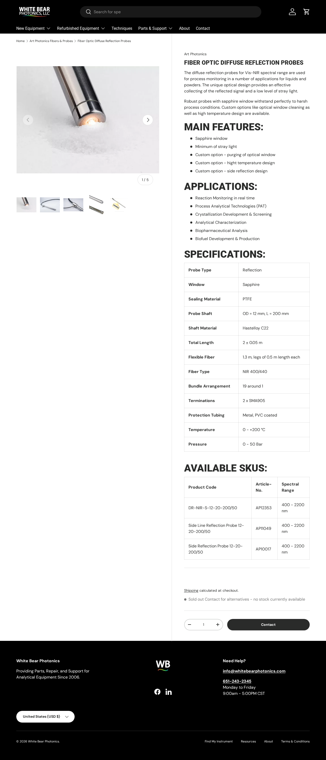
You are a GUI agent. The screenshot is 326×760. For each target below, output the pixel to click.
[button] (306, 11)
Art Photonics (195, 54)
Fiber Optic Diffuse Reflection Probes (104, 41)
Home (20, 41)
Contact (203, 28)
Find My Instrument (219, 741)
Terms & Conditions (295, 741)
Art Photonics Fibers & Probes (51, 41)
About (184, 28)
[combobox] (171, 12)
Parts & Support (152, 28)
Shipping (191, 590)
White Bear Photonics (43, 741)
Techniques (122, 28)
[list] (88, 120)
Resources (248, 741)
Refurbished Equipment (78, 28)
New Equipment (30, 28)
